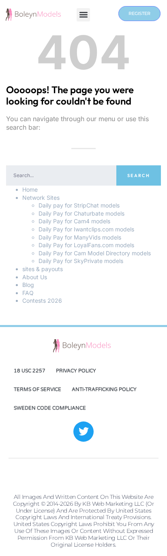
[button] (83, 14)
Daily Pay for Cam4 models (74, 221)
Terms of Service (37, 389)
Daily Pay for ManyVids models (80, 237)
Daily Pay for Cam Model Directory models (95, 253)
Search (138, 175)
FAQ (28, 292)
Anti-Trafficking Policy (104, 389)
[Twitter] (83, 431)
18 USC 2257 (29, 371)
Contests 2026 (42, 300)
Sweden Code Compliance (50, 408)
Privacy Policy (76, 371)
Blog (28, 284)
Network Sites (41, 197)
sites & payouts (42, 268)
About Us (34, 277)
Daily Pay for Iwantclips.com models (86, 229)
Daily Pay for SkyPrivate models (81, 260)
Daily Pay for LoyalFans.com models (86, 245)
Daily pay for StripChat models (79, 205)
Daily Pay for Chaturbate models (81, 213)
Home (30, 189)
